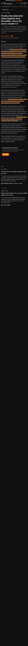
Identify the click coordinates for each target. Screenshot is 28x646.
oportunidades (18, 0)
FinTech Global (6, 205)
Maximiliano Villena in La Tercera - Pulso (12, 183)
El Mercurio (8, 38)
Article (11, 9)
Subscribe (5, 154)
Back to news (5, 9)
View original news (6, 36)
